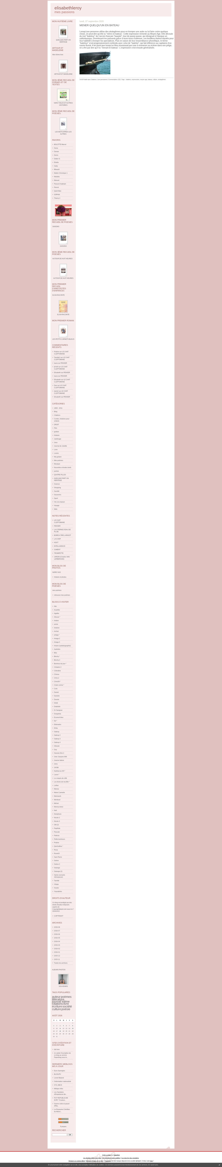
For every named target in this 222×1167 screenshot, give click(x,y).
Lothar (56, 785)
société (67, 1006)
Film (55, 428)
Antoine (56, 628)
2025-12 (57, 956)
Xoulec (56, 888)
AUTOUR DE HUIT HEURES (63, 278)
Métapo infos (58, 1089)
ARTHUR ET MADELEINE (63, 74)
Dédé (56, 703)
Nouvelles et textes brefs (62, 467)
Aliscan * (57, 617)
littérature (58, 999)
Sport (56, 498)
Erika (56, 728)
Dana (56, 148)
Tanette (56, 881)
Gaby (56, 166)
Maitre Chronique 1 (61, 173)
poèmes (66, 996)
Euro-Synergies (59, 1071)
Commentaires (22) (114, 79)
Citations (57, 415)
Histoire (56, 435)
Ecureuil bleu (58, 717)
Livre (56, 450)
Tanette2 (57, 357)
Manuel (56, 180)
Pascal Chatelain (60, 184)
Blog (55, 411)
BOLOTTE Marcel (60, 144)
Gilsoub (56, 746)
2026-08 (57, 927)
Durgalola (57, 714)
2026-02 (57, 949)
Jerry (56, 764)
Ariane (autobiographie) (62, 646)
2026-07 (57, 931)
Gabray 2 (57, 735)
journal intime (61, 1001)
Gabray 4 (57, 742)
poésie (56, 471)
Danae (56, 151)
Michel (56, 803)
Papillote (57, 828)
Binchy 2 (57, 660)
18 (60, 1031)
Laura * (56, 775)
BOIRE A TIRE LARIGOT (62, 535)
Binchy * (57, 656)
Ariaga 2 (57, 638)
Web (55, 509)
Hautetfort (117, 1155)
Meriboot (57, 800)
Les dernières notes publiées (111, 1158)
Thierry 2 (57, 198)
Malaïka (57, 177)
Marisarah (57, 796)
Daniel (56, 692)
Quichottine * (58, 846)
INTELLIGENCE (59, 546)
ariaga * (57, 635)
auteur (56, 996)
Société (56, 491)
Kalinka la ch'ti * (59, 771)
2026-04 (57, 941)
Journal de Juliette (60, 446)
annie (56, 624)
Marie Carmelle (59, 792)
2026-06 (57, 934)
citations (57, 1003)
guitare (56, 432)
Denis (56, 155)
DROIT (56, 425)
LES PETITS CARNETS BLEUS (63, 339)
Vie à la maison (59, 502)
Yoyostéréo (58, 891)
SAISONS (63, 246)
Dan (55, 385)
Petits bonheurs (59, 839)
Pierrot (56, 187)
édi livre (57, 1049)
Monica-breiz (58, 807)
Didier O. (57, 159)
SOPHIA (57, 194)
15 (72, 1028)
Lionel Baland (59, 1078)
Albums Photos (58, 970)
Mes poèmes (58, 460)
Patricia (56, 835)
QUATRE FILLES (60, 475)
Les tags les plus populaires (130, 1158)
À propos (63, 1126)
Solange (57, 868)
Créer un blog (106, 1155)
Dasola (56, 699)
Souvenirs (57, 495)
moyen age (143, 79)
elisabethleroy (68, 8)
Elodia (56, 162)
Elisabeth (57, 372)
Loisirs (56, 453)
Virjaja (56, 884)
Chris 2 (56, 678)
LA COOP (57, 539)
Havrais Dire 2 (59, 753)
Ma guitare (58, 457)
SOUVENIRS (63, 986)
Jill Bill (56, 767)
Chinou (56, 674)
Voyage (56, 505)
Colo (55, 689)
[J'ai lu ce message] (219, 1165)
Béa (55, 653)
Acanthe (57, 610)
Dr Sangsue (58, 710)
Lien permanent (102, 79)
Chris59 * (57, 681)
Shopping (57, 488)
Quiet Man (57, 191)
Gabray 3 (57, 739)
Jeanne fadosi (59, 760)
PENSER (64, 363)
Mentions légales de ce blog (94, 1161)
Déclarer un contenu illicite (77, 1161)
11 (60, 1028)
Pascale (57, 832)
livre (66, 1003)
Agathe (56, 613)
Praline (56, 352)
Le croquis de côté (60, 778)
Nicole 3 (57, 821)
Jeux (55, 442)
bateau (150, 79)
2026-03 (57, 945)
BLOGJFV (57, 1074)
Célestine (57, 671)
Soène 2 (57, 864)
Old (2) (56, 825)
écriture (57, 1006)
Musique (57, 464)
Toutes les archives (60, 963)
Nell (55, 810)
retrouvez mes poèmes (62, 595)
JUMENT (57, 550)
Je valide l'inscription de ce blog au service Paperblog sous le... (62, 1055)
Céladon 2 (57, 667)
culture (56, 1009)
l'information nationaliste (62, 1081)
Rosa (56, 850)
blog (151, 1161)
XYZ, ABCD (58, 1085)
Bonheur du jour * (60, 664)
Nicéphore (57, 814)
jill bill (56, 367)
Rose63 (57, 853)
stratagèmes (162, 79)
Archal (56, 631)
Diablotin (57, 706)
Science (57, 484)
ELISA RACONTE (63, 314)
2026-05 (57, 938)
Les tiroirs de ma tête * (62, 782)
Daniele (57, 696)
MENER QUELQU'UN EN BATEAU (99, 25)
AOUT (56, 542)
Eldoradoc (57, 724)
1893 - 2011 (58, 408)
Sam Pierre (58, 857)
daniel (56, 391)
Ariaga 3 (57, 642)
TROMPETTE (58, 553)
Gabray (56, 732)
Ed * (55, 721)
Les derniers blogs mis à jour (92, 1158)
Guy (55, 750)
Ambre (56, 621)
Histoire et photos (60, 577)
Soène (56, 860)
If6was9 (56, 169)
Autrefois (57, 649)
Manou (56, 789)
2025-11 (57, 959)
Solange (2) (58, 871)
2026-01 (57, 952)
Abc (55, 606)
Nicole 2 (57, 818)
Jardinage (57, 439)
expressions (135, 79)
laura (56, 363)
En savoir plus (153, 1165)
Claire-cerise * (59, 685)
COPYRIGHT (58, 916)
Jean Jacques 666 (60, 757)
